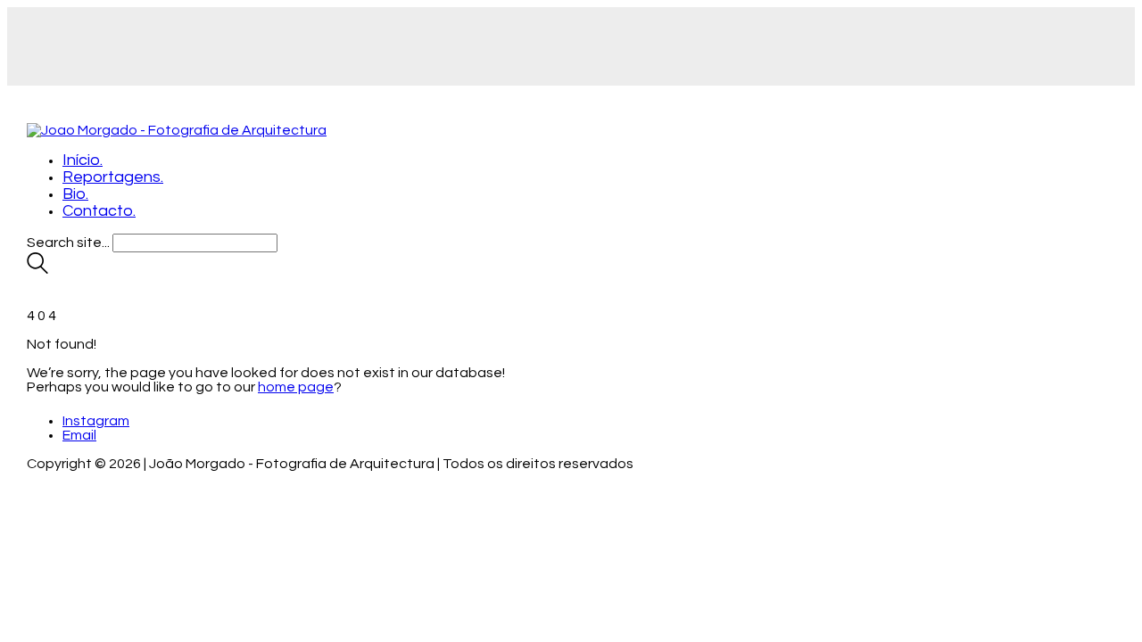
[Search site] (37, 269)
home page (296, 387)
